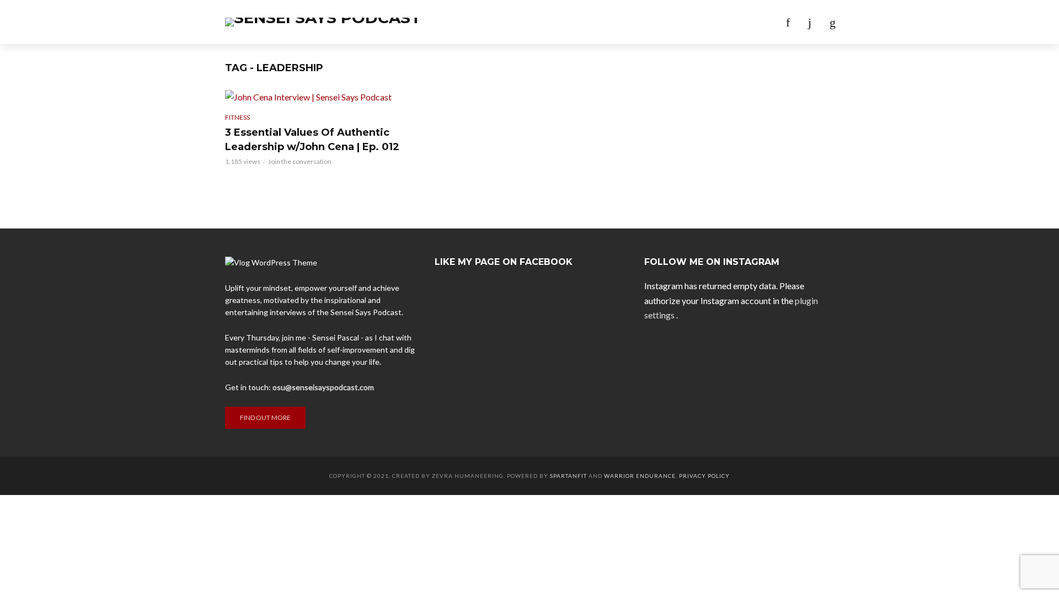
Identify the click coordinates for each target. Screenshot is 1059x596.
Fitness (237, 117)
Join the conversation (299, 161)
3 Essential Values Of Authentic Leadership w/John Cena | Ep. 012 (312, 139)
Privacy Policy (704, 475)
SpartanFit (568, 475)
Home (425, 22)
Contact (626, 22)
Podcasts (474, 22)
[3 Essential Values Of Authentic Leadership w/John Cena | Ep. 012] (320, 96)
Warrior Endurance (640, 475)
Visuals (574, 22)
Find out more (265, 417)
